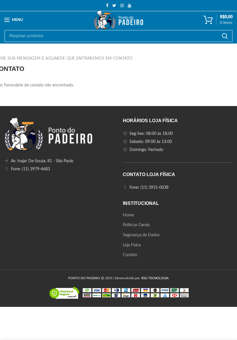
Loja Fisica (132, 245)
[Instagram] (122, 5)
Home (128, 215)
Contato (130, 255)
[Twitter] (114, 5)
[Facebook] (107, 5)
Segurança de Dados (141, 235)
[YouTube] (129, 5)
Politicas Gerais (136, 225)
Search (225, 36)
